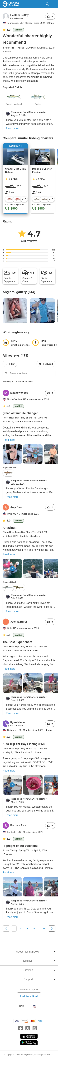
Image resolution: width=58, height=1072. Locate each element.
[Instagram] (35, 1028)
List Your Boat (29, 996)
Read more (12, 128)
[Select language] (34, 1006)
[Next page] (51, 928)
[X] (27, 1028)
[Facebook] (20, 1028)
